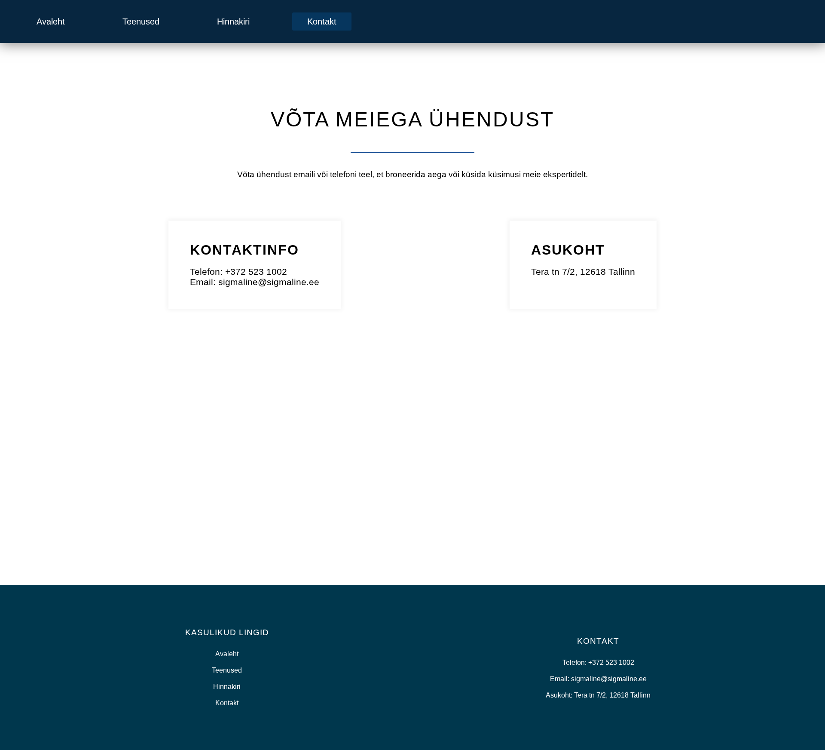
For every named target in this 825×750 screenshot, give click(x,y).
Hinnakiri (233, 21)
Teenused (140, 21)
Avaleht (51, 21)
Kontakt (321, 21)
